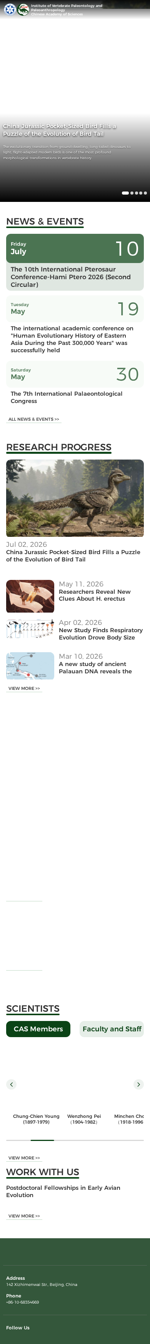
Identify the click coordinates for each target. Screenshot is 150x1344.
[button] (125, 193)
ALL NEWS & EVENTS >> (33, 419)
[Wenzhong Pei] (84, 1076)
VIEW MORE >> (24, 688)
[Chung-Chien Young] (36, 1076)
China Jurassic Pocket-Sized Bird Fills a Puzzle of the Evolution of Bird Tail (73, 555)
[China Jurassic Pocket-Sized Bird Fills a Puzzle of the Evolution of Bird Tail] (75, 535)
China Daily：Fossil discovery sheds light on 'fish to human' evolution (87, 862)
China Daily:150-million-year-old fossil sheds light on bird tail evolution (90, 812)
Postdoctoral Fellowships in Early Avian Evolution (63, 1191)
